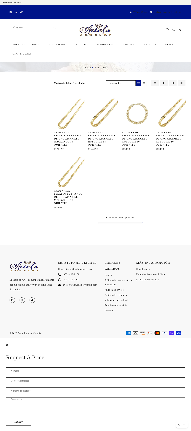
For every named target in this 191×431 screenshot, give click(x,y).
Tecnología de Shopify (29, 333)
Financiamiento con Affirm (150, 274)
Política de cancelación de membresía (118, 282)
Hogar (88, 67)
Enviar (18, 421)
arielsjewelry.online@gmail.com (77, 284)
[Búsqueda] (54, 27)
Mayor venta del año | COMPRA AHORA (37, 8)
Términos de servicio (116, 305)
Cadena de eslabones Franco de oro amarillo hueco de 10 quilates (170, 138)
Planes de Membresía (147, 279)
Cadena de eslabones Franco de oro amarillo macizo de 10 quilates (68, 197)
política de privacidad (116, 300)
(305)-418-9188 (69, 274)
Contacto (109, 310)
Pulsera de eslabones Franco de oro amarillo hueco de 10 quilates (136, 138)
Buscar (108, 275)
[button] (173, 30)
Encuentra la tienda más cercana (75, 269)
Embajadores (143, 269)
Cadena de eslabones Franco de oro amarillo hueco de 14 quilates (102, 138)
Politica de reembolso (116, 295)
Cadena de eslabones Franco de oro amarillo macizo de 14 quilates (68, 138)
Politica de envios (114, 290)
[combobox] (34, 27)
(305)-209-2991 (69, 279)
